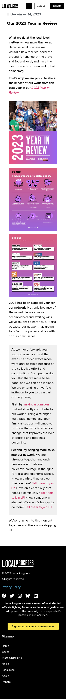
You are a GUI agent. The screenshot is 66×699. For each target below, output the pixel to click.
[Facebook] (4, 595)
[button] (29, 6)
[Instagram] (20, 595)
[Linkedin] (35, 595)
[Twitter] (12, 595)
